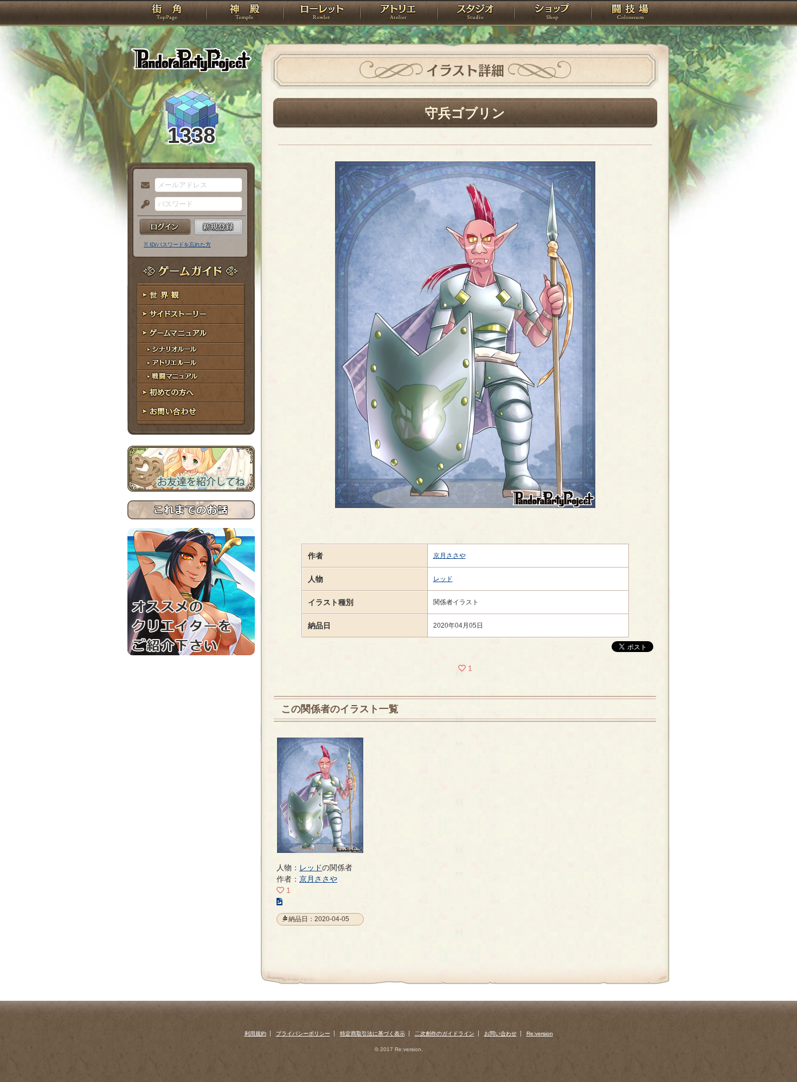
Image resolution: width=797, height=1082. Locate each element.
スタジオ (475, 13)
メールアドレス (143, 186)
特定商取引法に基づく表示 (372, 1034)
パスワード (143, 205)
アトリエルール (191, 363)
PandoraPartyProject (191, 59)
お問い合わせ (191, 411)
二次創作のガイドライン (444, 1034)
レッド (443, 579)
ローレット (321, 13)
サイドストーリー (191, 314)
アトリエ (398, 13)
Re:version (539, 1034)
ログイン (165, 227)
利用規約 (255, 1034)
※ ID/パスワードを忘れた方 (177, 244)
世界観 (191, 295)
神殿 (244, 13)
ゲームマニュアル (191, 333)
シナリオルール (191, 349)
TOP (166, 13)
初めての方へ (191, 392)
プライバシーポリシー (303, 1034)
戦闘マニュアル (191, 376)
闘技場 (630, 13)
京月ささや (449, 555)
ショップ (552, 13)
